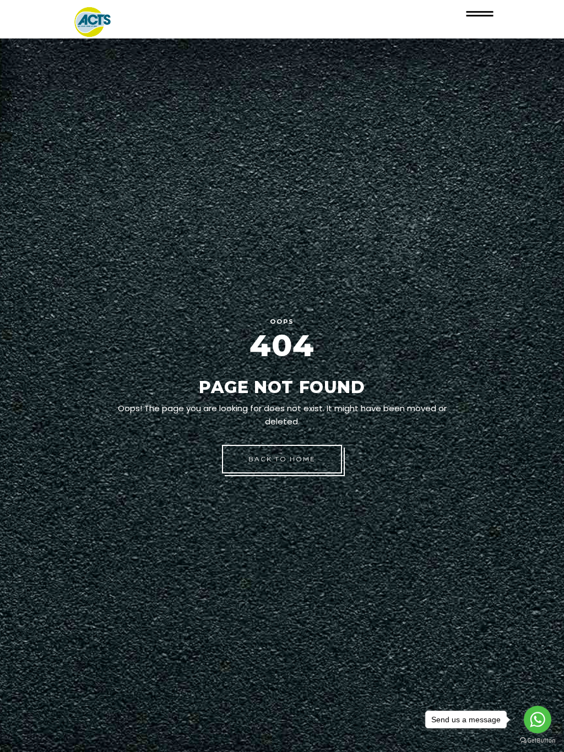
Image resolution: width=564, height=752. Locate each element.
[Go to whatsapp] (537, 719)
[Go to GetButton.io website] (537, 740)
